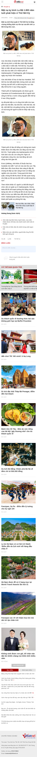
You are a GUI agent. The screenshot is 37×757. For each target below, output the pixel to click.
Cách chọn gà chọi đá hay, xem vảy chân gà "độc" (16, 697)
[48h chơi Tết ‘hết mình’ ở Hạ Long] (18, 341)
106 (32, 693)
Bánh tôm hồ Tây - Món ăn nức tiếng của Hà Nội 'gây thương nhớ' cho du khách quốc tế (17, 431)
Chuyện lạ (7, 6)
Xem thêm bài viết (18, 665)
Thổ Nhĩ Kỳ (17, 239)
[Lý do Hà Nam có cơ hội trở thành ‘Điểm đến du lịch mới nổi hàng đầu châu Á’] (18, 529)
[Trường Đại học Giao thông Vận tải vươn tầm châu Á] (11, 276)
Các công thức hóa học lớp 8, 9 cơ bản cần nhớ (15, 693)
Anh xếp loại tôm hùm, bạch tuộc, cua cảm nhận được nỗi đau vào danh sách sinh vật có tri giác (18, 222)
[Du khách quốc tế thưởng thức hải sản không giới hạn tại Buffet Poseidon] (18, 304)
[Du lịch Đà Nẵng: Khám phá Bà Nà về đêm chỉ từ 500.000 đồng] (18, 454)
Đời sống (4, 661)
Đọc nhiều (10, 670)
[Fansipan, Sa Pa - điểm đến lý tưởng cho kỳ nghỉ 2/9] (18, 492)
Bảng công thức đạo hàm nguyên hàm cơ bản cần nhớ (17, 674)
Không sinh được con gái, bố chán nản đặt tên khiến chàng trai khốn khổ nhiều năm (18, 656)
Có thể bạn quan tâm (11, 267)
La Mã (9, 239)
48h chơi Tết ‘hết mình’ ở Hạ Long (16, 356)
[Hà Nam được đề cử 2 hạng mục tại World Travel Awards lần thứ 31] (18, 567)
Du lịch (3, 324)
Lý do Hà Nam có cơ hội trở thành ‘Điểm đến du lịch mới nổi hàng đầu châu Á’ (16, 546)
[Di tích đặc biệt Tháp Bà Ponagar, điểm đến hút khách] (18, 377)
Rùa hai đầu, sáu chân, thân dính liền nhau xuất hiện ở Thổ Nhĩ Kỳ (25, 206)
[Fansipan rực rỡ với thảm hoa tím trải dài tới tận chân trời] (18, 603)
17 (13, 680)
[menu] (2, 2)
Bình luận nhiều (27, 670)
